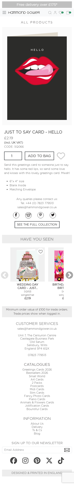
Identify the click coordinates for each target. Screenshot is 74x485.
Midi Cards (37, 389)
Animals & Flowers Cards (37, 402)
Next (69, 275)
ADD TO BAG (39, 156)
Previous (4, 275)
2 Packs (37, 382)
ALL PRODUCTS (37, 22)
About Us (37, 423)
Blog (37, 433)
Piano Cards (37, 399)
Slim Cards (37, 392)
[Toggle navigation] (4, 12)
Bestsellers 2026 (37, 372)
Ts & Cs (37, 430)
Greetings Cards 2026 (37, 369)
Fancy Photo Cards (37, 396)
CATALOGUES (37, 364)
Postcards (37, 386)
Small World (37, 376)
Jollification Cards (37, 405)
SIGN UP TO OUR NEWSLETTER (37, 443)
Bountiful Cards (37, 409)
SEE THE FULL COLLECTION (37, 224)
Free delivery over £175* (37, 5)
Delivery (37, 427)
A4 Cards (37, 379)
